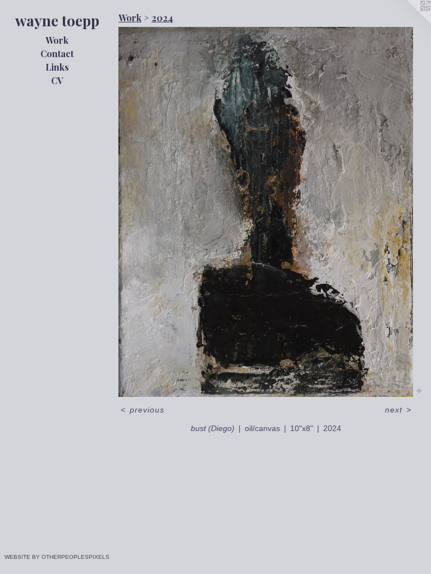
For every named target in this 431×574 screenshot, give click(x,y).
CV (57, 80)
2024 (162, 18)
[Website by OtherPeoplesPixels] (408, 22)
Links (57, 67)
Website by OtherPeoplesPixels (56, 557)
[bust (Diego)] (265, 212)
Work (56, 40)
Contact (57, 53)
